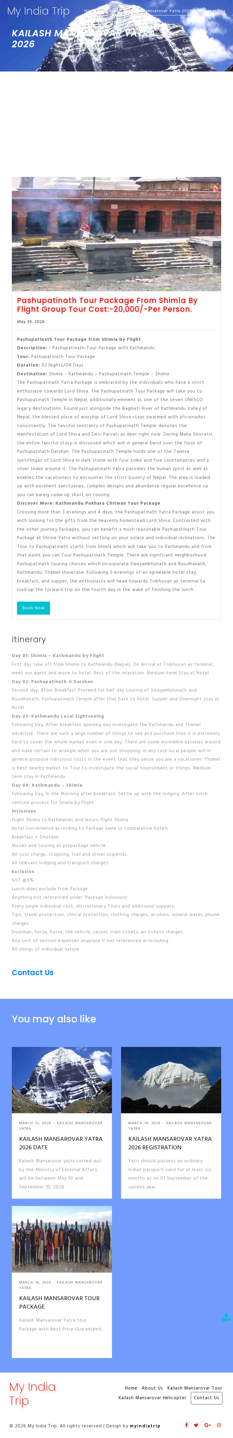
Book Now (33, 608)
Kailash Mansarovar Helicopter (153, 1398)
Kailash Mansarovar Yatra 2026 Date (61, 1143)
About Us (112, 11)
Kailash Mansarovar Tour (194, 1388)
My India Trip (38, 11)
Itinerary (29, 639)
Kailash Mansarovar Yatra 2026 (160, 11)
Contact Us (213, 11)
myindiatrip (145, 1426)
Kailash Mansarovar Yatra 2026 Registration (170, 1143)
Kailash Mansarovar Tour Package (59, 1302)
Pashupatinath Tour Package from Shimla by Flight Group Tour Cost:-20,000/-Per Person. (107, 305)
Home (90, 11)
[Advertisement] (116, 117)
